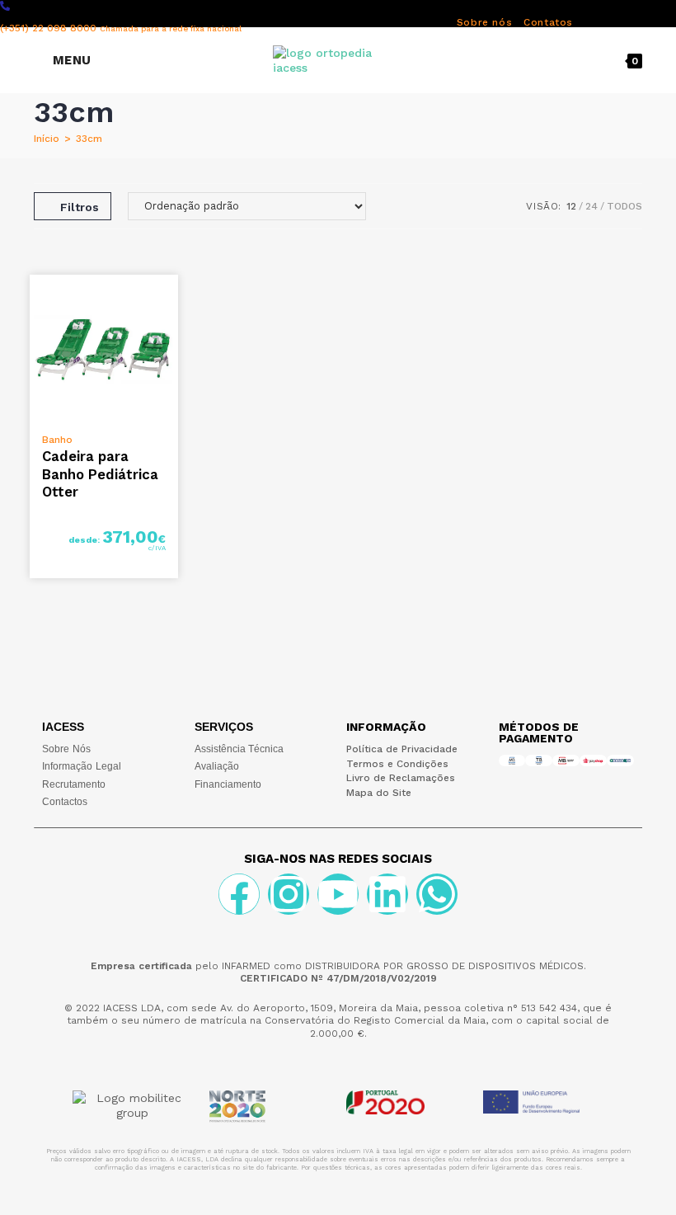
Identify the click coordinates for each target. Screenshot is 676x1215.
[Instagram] (288, 894)
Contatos (548, 22)
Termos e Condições (397, 764)
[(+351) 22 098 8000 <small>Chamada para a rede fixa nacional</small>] (5, 6)
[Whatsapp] (437, 894)
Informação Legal (81, 766)
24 (591, 206)
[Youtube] (338, 894)
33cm (89, 138)
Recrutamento (74, 784)
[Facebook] (239, 894)
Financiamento (228, 784)
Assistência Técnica (239, 749)
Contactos (64, 802)
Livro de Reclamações (400, 778)
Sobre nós (484, 22)
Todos (624, 206)
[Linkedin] (387, 894)
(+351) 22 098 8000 (121, 28)
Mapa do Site (378, 792)
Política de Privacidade (402, 749)
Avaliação (217, 766)
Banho (57, 439)
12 (571, 206)
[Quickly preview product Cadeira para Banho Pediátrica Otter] (169, 303)
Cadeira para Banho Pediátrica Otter (100, 474)
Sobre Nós (66, 749)
